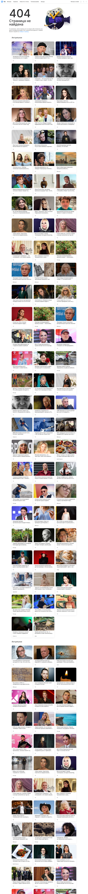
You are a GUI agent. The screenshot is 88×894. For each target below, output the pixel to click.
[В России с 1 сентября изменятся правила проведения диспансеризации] (22, 583)
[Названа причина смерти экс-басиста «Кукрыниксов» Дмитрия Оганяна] (22, 406)
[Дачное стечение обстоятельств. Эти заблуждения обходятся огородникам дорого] (22, 383)
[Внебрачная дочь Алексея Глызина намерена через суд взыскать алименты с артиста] (66, 51)
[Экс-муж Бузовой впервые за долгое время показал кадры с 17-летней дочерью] (66, 810)
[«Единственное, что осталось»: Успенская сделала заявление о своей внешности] (44, 833)
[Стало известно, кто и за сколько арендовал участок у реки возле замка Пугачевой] (66, 295)
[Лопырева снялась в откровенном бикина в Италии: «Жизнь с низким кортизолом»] (44, 649)
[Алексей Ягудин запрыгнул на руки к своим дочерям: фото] (22, 560)
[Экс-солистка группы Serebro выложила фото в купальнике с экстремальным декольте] (66, 516)
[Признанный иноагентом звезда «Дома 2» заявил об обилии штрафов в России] (66, 206)
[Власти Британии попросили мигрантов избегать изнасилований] (66, 162)
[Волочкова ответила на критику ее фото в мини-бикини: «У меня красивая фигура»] (44, 472)
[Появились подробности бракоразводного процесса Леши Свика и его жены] (44, 406)
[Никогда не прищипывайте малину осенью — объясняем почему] (66, 251)
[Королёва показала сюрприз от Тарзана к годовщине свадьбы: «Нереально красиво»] (22, 74)
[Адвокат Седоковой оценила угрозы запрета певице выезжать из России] (22, 450)
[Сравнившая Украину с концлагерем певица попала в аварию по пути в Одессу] (44, 96)
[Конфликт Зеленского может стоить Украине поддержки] (22, 627)
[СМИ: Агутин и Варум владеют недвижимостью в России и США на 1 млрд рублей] (44, 118)
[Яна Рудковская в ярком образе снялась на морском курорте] (66, 383)
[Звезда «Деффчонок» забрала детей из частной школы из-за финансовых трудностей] (66, 472)
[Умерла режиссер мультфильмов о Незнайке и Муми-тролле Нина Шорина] (66, 184)
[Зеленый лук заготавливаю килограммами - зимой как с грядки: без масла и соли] (22, 693)
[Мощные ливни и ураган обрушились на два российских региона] (66, 361)
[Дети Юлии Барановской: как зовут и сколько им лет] (66, 855)
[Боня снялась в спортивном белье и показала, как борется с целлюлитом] (44, 715)
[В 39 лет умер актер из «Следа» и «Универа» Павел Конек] (22, 833)
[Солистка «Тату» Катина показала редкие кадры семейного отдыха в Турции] (22, 317)
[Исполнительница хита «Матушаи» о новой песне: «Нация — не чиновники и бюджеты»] (22, 361)
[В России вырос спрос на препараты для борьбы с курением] (44, 516)
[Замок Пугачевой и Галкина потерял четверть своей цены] (44, 538)
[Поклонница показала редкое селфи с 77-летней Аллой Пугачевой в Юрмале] (66, 273)
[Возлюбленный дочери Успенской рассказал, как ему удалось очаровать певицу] (22, 649)
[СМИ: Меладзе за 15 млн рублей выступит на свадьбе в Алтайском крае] (66, 406)
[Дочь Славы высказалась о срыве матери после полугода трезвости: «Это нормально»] (44, 339)
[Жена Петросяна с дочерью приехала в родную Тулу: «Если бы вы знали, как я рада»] (44, 184)
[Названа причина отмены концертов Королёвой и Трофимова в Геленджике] (22, 810)
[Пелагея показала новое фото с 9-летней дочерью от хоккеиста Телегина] (22, 96)
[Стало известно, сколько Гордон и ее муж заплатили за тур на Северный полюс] (66, 229)
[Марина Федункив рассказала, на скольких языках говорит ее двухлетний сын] (22, 184)
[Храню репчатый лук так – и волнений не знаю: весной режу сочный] (44, 627)
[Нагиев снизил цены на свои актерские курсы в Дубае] (44, 494)
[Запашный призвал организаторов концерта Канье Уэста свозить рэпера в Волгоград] (22, 516)
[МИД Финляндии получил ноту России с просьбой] (22, 428)
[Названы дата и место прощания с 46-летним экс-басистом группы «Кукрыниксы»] (44, 428)
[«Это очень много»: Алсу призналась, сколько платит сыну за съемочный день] (22, 855)
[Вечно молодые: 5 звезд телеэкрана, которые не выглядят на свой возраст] (44, 229)
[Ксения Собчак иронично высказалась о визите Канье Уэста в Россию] (66, 671)
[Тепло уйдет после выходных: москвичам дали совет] (22, 494)
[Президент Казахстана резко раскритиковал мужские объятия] (22, 273)
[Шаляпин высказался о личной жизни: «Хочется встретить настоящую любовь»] (66, 538)
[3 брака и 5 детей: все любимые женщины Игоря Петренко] (44, 737)
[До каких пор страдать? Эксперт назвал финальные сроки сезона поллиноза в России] (22, 605)
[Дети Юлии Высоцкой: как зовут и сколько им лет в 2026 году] (22, 118)
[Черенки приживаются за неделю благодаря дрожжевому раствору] (22, 538)
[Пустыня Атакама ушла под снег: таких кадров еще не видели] (44, 671)
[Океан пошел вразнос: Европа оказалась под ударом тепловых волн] (66, 833)
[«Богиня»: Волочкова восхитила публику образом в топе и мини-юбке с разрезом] (66, 605)
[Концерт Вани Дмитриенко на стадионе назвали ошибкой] (22, 339)
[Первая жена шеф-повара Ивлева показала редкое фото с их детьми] (44, 51)
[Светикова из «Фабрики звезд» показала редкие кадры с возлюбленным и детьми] (44, 295)
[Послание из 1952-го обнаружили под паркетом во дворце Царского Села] (22, 788)
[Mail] (2, 1)
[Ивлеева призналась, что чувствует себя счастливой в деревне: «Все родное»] (44, 450)
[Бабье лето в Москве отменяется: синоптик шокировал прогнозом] (22, 877)
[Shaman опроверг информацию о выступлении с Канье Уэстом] (66, 737)
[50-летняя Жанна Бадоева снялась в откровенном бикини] (22, 206)
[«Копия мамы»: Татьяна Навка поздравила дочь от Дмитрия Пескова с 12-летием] (44, 855)
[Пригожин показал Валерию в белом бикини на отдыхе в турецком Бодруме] (22, 140)
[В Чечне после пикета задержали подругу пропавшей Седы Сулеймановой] (66, 494)
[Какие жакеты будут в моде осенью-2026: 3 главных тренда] (66, 627)
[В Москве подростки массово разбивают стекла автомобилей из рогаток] (66, 766)
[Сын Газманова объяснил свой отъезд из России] (44, 788)
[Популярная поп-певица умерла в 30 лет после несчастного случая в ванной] (66, 788)
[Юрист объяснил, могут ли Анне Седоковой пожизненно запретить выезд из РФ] (44, 206)
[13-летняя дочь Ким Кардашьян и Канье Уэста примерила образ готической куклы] (44, 383)
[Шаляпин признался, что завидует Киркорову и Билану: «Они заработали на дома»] (44, 162)
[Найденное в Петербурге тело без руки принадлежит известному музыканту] (66, 74)
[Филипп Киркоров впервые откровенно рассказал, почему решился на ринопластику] (66, 715)
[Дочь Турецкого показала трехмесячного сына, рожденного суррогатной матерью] (44, 251)
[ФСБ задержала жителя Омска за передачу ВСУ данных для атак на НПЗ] (66, 428)
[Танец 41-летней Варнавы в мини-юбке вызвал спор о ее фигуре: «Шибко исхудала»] (44, 583)
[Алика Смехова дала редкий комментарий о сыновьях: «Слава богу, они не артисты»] (66, 583)
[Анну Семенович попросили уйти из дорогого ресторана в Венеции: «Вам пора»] (44, 810)
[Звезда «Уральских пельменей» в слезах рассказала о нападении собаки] (66, 118)
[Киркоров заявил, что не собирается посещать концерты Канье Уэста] (66, 649)
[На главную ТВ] (4, 1)
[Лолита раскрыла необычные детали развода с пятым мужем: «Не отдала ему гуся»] (44, 560)
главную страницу (24, 31)
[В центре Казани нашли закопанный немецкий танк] (44, 273)
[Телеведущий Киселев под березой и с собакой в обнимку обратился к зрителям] (44, 766)
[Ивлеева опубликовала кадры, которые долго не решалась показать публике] (44, 361)
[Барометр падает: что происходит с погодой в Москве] (44, 693)
